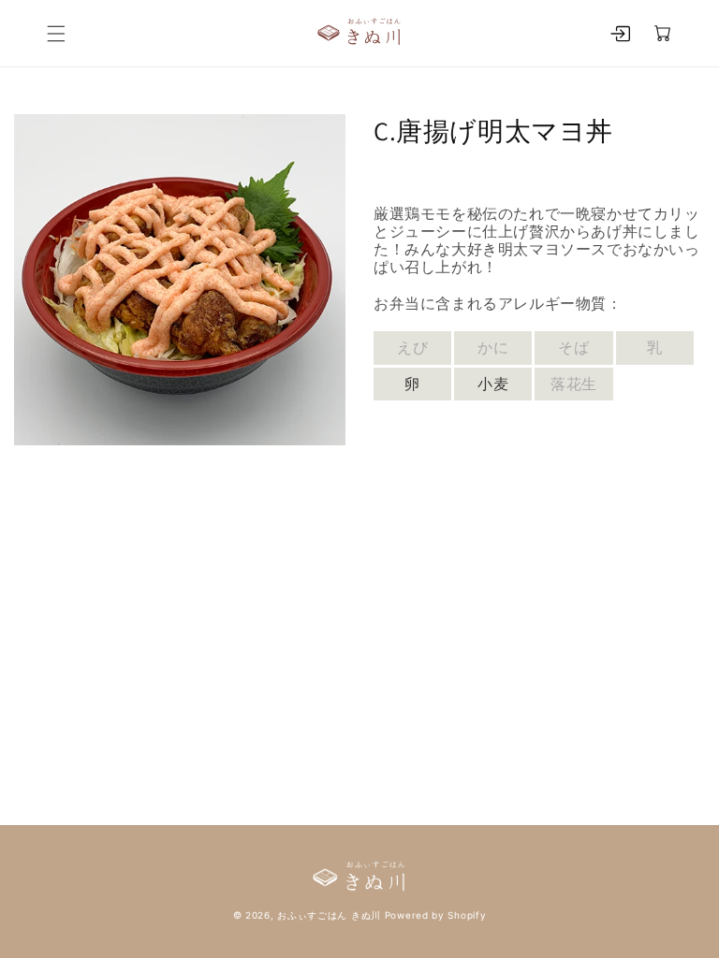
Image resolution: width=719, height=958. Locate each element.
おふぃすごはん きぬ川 (329, 915)
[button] (56, 33)
